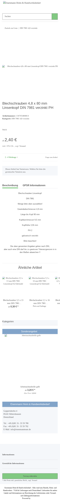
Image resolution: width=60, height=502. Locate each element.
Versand (22, 146)
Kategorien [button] (8, 321)
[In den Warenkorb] (4, 37)
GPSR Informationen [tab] (34, 185)
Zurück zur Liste (11, 28)
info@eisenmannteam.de (20, 429)
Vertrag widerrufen (30, 476)
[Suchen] (55, 16)
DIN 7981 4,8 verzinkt (20, 119)
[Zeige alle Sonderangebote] (56, 331)
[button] (24, 9)
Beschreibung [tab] (10, 185)
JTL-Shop (34, 498)
